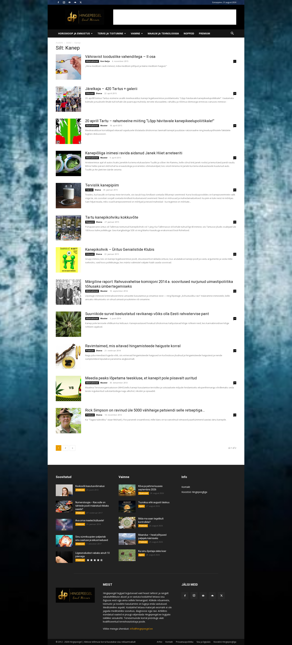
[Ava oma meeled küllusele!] (64, 524)
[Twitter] (80, 2)
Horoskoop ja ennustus (74, 33)
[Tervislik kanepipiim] (68, 195)
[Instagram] (63, 2)
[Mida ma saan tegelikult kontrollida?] (127, 523)
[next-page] (72, 448)
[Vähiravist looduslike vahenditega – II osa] (68, 67)
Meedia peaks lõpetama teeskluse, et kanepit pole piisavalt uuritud (141, 378)
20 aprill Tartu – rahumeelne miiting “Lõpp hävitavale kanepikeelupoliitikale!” (149, 121)
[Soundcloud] (75, 2)
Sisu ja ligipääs (203, 641)
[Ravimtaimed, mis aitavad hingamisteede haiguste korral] (68, 356)
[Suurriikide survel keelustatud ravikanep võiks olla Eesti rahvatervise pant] (68, 324)
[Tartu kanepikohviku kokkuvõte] (68, 227)
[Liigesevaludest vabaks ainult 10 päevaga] (64, 557)
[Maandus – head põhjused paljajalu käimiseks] (127, 539)
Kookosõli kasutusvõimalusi (90, 486)
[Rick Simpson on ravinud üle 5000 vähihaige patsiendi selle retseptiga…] (68, 420)
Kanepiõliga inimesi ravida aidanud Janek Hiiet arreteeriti (133, 153)
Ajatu (141, 506)
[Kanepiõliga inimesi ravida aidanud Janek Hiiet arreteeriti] (68, 163)
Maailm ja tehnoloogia (163, 33)
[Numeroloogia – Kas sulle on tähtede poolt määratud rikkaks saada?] (64, 506)
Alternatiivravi (92, 61)
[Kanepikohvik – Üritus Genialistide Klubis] (68, 260)
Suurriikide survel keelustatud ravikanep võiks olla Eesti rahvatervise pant (147, 314)
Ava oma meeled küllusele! (89, 520)
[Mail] (69, 2)
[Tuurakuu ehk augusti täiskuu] (127, 506)
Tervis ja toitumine (110, 33)
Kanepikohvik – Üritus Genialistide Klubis (119, 249)
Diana (99, 93)
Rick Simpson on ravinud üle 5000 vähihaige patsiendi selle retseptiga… (145, 410)
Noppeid (189, 33)
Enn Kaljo (105, 61)
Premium (204, 33)
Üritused (90, 93)
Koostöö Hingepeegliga (194, 492)
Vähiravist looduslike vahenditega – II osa (120, 56)
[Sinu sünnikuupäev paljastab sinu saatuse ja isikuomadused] (64, 541)
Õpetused (143, 493)
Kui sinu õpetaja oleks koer (152, 551)
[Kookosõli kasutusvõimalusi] (64, 490)
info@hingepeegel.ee (141, 628)
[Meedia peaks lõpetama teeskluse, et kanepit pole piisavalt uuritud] (68, 388)
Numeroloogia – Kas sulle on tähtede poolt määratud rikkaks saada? (92, 505)
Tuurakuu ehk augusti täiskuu (153, 502)
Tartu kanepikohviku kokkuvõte (111, 217)
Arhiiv (159, 641)
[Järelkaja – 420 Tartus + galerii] (68, 99)
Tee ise (89, 190)
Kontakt (185, 486)
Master (103, 125)
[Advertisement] (174, 17)
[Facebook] (58, 2)
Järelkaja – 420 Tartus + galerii (111, 89)
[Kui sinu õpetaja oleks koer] (127, 555)
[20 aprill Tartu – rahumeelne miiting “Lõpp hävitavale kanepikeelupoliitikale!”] (68, 131)
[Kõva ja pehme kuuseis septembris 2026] (127, 490)
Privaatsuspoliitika (184, 641)
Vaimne (135, 33)
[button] (232, 33)
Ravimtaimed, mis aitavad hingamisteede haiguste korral (133, 346)
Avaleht (59, 42)
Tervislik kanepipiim (102, 185)
